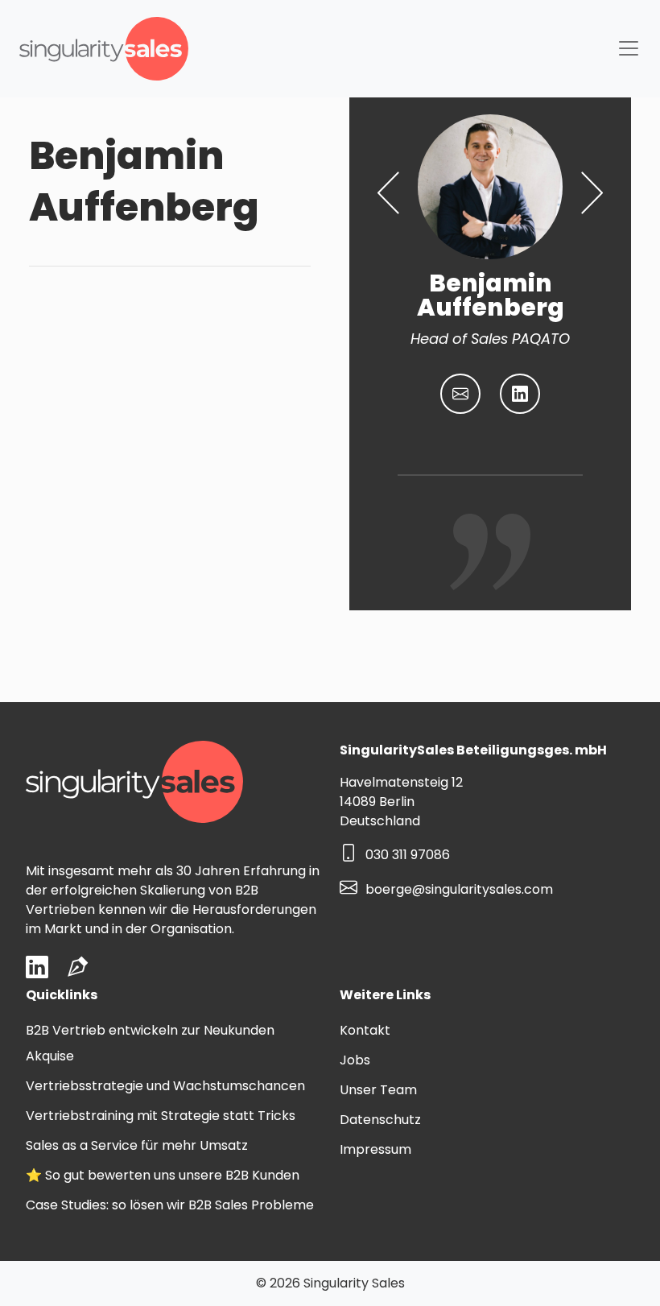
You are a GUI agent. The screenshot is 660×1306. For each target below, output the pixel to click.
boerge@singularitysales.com (459, 889)
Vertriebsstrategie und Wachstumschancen (165, 1086)
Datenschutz (380, 1119)
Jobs (355, 1060)
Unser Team (378, 1090)
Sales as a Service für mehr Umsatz (137, 1145)
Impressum (375, 1149)
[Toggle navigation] (629, 48)
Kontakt (365, 1030)
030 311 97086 (407, 855)
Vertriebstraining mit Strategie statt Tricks (160, 1115)
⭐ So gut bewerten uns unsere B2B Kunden (162, 1175)
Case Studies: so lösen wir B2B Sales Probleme (170, 1205)
